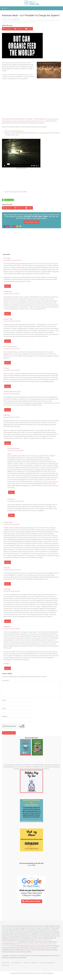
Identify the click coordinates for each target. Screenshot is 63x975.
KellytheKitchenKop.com (41, 940)
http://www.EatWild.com (51, 481)
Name (4, 700)
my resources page (44, 133)
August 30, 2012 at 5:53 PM (15, 450)
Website (4, 716)
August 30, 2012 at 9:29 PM (12, 348)
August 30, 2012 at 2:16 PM (12, 417)
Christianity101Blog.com (9, 942)
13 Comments (15, 19)
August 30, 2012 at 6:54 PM (12, 393)
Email (4, 708)
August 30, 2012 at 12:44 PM (12, 569)
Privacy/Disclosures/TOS (47, 962)
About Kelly (5, 962)
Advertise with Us (16, 962)
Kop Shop (34, 962)
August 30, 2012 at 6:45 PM (15, 501)
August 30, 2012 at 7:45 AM (12, 628)
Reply (8, 286)
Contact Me (6, 965)
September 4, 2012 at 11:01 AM (13, 260)
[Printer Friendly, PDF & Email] (8, 199)
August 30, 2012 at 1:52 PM (12, 524)
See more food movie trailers (14, 131)
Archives (26, 962)
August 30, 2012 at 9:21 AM (12, 591)
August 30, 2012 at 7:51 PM (12, 370)
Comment (5, 680)
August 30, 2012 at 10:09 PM (12, 321)
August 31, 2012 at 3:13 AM (11, 293)
